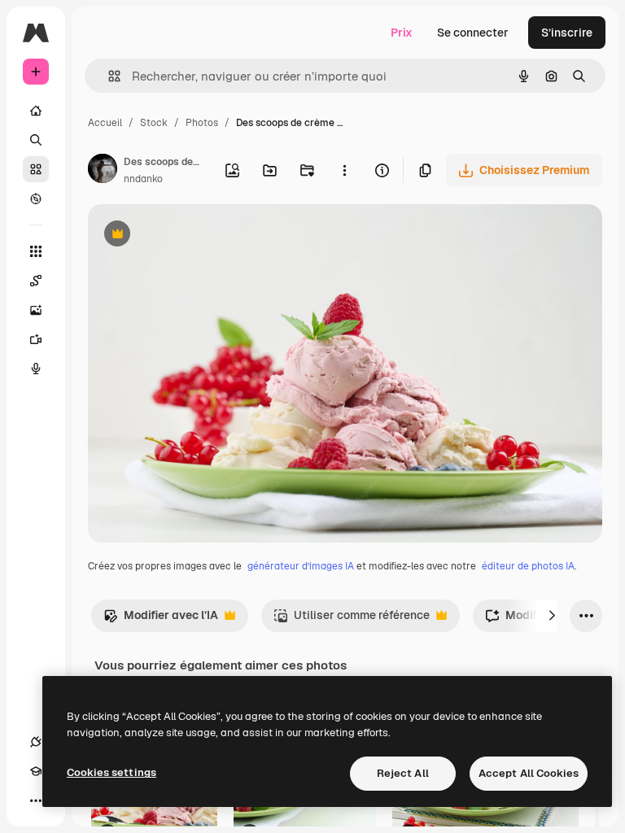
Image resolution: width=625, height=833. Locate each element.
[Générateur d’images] (36, 310)
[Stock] (36, 169)
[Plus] (36, 800)
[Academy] (36, 771)
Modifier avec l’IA (160, 619)
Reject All (403, 773)
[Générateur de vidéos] (36, 339)
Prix (402, 32)
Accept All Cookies (529, 773)
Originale (195, 235)
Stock (154, 122)
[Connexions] (36, 742)
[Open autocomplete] (107, 76)
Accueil (105, 122)
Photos (202, 122)
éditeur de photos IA (528, 566)
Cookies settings (111, 772)
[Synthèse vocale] (36, 368)
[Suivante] (551, 616)
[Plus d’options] (344, 170)
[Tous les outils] (36, 251)
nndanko (143, 178)
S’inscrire (566, 32)
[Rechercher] (36, 140)
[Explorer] (36, 198)
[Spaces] (36, 281)
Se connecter (473, 32)
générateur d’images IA (300, 566)
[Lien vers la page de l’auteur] (102, 171)
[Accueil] (36, 111)
